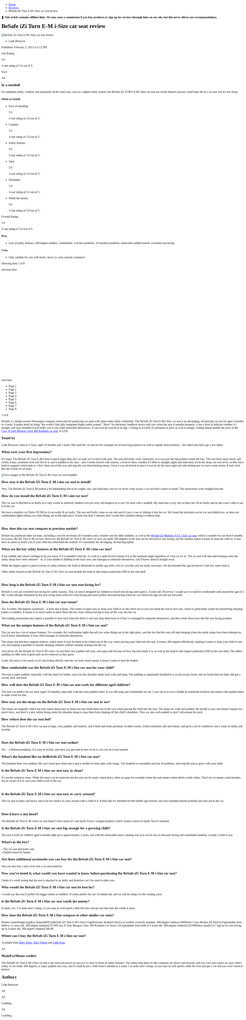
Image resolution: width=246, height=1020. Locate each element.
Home (12, 4)
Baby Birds (25, 942)
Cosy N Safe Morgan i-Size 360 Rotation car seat (29, 431)
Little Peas (59, 942)
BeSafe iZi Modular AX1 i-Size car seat (173, 535)
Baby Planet (40, 942)
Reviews (14, 7)
